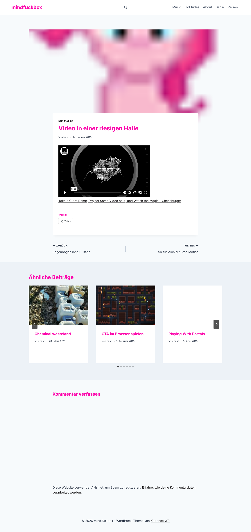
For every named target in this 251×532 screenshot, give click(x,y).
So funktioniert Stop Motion (178, 249)
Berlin (220, 7)
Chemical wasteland (53, 334)
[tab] (118, 366)
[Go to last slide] (34, 324)
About (207, 7)
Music (176, 7)
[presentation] (58, 305)
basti (66, 137)
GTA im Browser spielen (123, 334)
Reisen (233, 7)
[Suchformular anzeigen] (125, 7)
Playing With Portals (186, 334)
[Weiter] (216, 324)
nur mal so (65, 121)
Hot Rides (192, 7)
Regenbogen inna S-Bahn (71, 249)
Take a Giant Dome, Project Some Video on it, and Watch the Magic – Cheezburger (119, 201)
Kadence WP (160, 521)
